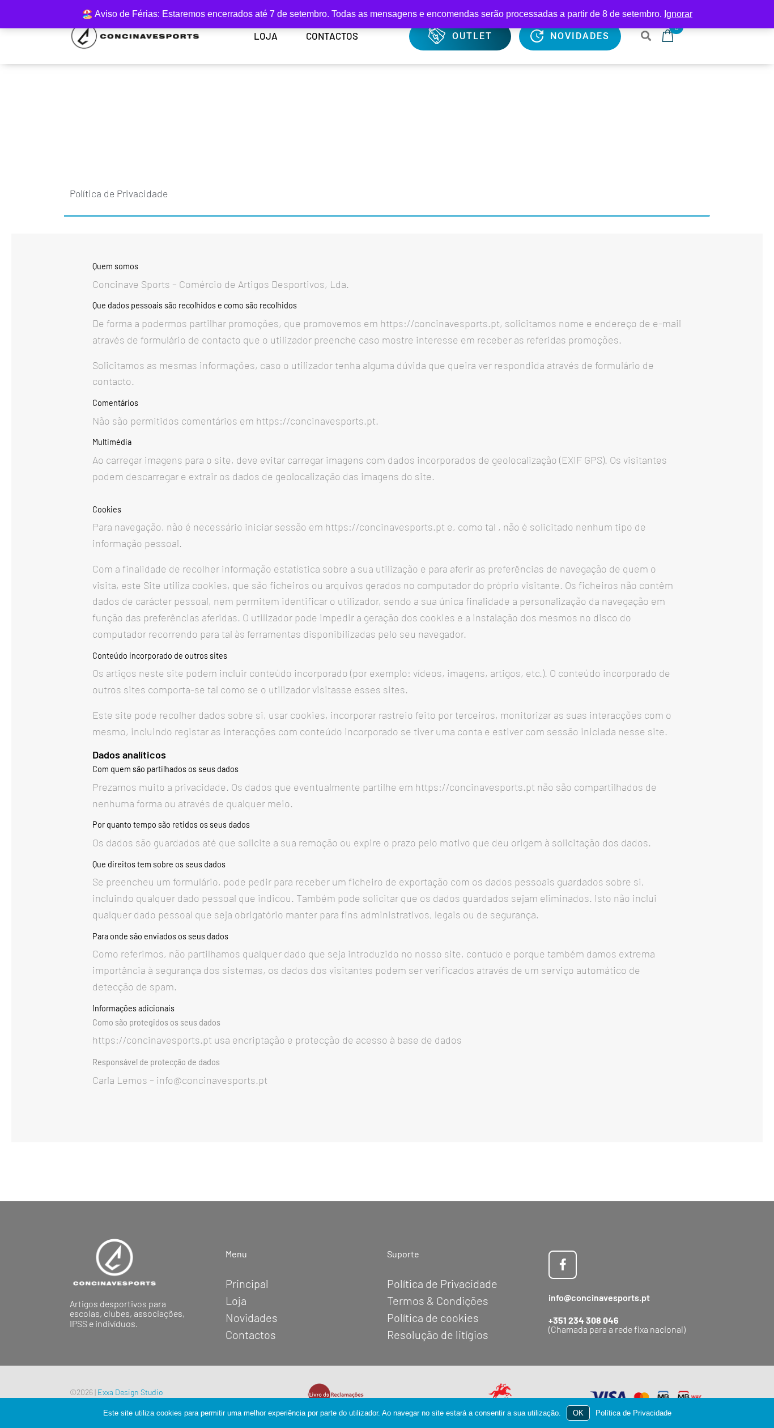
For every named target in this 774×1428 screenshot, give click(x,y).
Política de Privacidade (633, 1413)
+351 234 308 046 (583, 1320)
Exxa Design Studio (130, 1392)
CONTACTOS (332, 35)
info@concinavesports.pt (599, 1297)
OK (578, 1413)
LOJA (266, 35)
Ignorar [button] (678, 14)
